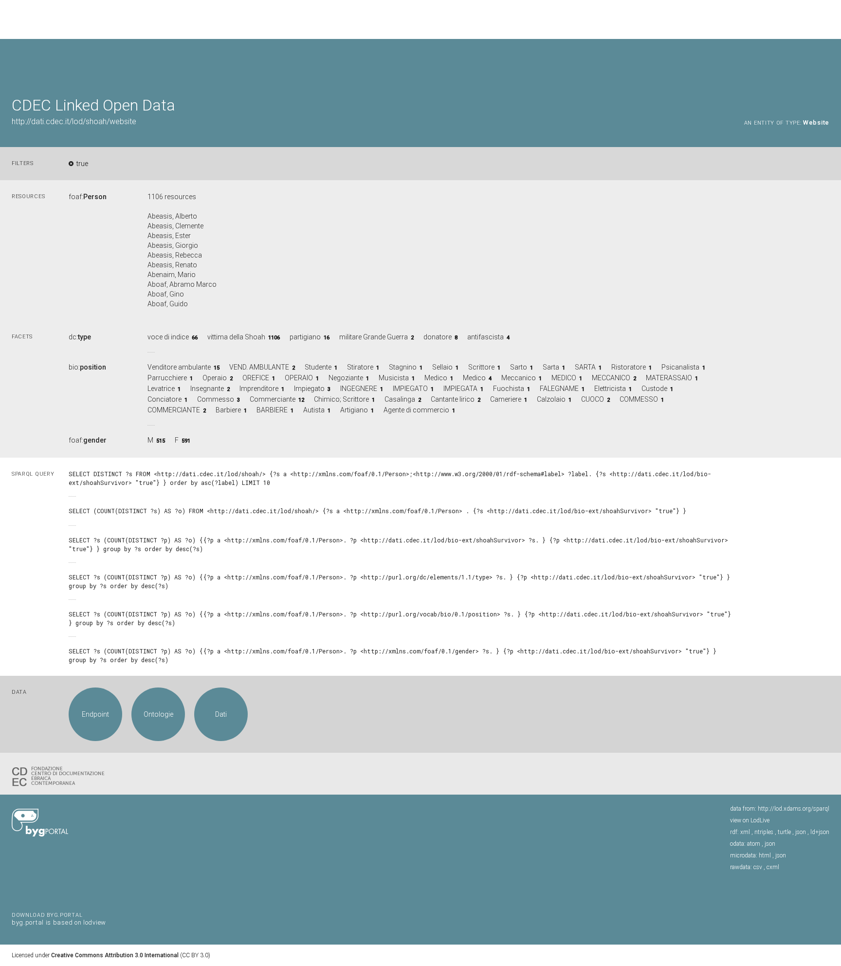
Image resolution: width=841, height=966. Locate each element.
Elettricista (610, 388)
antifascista (485, 337)
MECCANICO (611, 378)
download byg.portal (59, 918)
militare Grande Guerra (373, 337)
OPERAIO (299, 378)
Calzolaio (551, 399)
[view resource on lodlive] (824, 63)
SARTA (585, 367)
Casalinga (399, 399)
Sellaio (442, 367)
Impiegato (309, 388)
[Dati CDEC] (60, 775)
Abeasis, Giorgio (172, 245)
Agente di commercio (416, 410)
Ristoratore (628, 367)
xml (745, 832)
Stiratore (360, 367)
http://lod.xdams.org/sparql (793, 808)
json (800, 832)
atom (753, 843)
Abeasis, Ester (169, 236)
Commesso (215, 399)
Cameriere (505, 399)
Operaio (214, 378)
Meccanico (518, 378)
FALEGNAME (559, 388)
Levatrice (161, 388)
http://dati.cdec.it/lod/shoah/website (74, 121)
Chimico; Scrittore (341, 399)
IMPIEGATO (410, 388)
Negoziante (346, 378)
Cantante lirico (453, 399)
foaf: (88, 197)
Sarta (551, 367)
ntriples (763, 832)
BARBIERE (272, 410)
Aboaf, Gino (165, 294)
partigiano (305, 337)
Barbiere (228, 410)
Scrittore (481, 367)
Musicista (394, 378)
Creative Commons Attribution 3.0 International (115, 955)
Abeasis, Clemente (175, 226)
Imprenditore (258, 388)
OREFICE (255, 378)
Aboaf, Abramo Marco (182, 284)
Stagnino (403, 367)
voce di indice (168, 337)
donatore (437, 337)
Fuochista (508, 388)
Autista (314, 410)
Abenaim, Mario (171, 275)
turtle (784, 832)
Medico (436, 378)
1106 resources (171, 197)
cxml (773, 867)
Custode (654, 388)
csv (757, 867)
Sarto (518, 367)
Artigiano (354, 410)
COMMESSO (639, 399)
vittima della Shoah (236, 337)
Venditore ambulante (179, 367)
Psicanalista (680, 367)
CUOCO (592, 399)
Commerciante (272, 399)
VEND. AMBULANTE (259, 367)
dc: (80, 337)
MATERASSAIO (669, 378)
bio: (87, 367)
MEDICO (563, 378)
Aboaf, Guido (167, 304)
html (765, 855)
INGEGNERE (358, 388)
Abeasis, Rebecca (174, 255)
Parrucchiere (167, 378)
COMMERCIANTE (173, 410)
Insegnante (207, 388)
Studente (318, 367)
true (82, 163)
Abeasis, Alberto (172, 216)
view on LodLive (749, 820)
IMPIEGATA (460, 388)
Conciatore (164, 399)
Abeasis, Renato (172, 265)
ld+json (819, 832)
